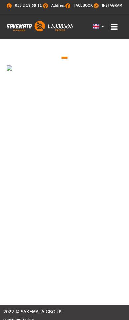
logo (40, 29)
